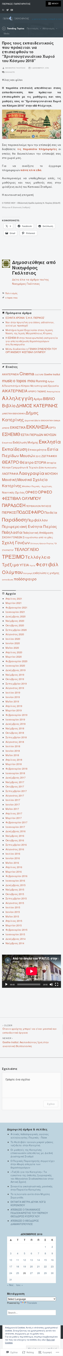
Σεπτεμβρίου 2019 (16, 683)
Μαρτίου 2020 (14, 656)
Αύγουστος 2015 (15, 903)
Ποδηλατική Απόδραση (38, 533)
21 (38, 1266)
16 (52, 1260)
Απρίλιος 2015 (14, 920)
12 (24, 1260)
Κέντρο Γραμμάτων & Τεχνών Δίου (23, 467)
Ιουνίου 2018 (13, 750)
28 (38, 1273)
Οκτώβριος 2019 (15, 679)
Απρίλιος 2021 (14, 598)
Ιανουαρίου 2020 (15, 665)
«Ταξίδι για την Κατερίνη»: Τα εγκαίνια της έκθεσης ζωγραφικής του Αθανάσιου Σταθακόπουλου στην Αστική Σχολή (32, 1176)
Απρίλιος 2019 (14, 706)
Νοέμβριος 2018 (15, 728)
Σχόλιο (51, 1103)
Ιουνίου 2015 (13, 912)
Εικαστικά (7, 442)
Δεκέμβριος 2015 (16, 885)
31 (10, 1279)
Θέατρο (27, 462)
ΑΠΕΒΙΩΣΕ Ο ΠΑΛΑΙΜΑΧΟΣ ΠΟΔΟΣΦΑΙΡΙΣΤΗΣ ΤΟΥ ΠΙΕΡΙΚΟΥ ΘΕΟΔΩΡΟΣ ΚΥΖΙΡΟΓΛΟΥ (29, 1213)
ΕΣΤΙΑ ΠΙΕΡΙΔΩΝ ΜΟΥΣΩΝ (38, 435)
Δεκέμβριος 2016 (16, 831)
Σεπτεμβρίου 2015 (16, 898)
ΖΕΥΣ (38, 456)
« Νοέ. (10, 1285)
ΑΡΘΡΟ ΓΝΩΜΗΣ (37, 391)
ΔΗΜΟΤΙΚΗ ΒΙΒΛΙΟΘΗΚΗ (13, 413)
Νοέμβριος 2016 (15, 835)
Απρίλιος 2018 (14, 759)
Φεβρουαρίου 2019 (16, 715)
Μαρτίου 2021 (14, 603)
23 (52, 1266)
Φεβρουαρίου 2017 (16, 822)
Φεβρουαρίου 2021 (16, 607)
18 (17, 1266)
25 (17, 1273)
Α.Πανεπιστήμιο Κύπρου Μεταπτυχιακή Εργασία (30, 385)
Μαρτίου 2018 (14, 764)
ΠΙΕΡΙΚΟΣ (9, 512)
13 (31, 1260)
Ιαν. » (19, 1285)
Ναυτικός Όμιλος (13, 492)
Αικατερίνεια (53, 391)
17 (10, 1266)
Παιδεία (51, 512)
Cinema (26, 373)
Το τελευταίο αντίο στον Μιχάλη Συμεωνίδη (30, 1195)
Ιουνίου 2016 (13, 858)
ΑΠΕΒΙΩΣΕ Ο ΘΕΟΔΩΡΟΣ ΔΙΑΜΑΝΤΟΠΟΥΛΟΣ (25, 1222)
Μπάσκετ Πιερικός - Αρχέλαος (37, 486)
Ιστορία (51, 462)
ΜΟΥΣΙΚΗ (51, 474)
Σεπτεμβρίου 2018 (16, 737)
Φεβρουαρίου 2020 (16, 661)
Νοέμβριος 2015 (15, 889)
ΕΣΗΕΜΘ (11, 434)
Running (41, 381)
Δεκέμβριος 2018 (16, 723)
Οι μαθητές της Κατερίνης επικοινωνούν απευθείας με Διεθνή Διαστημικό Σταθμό (32, 1153)
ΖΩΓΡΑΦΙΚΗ (49, 456)
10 (10, 1260)
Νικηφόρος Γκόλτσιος (15, 68)
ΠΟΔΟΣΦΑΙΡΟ (30, 512)
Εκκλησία (50, 441)
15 (45, 1260)
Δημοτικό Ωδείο (32, 420)
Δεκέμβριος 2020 (16, 616)
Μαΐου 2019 (12, 701)
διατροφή (27, 573)
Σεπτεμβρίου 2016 (16, 844)
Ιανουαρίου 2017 (15, 827)
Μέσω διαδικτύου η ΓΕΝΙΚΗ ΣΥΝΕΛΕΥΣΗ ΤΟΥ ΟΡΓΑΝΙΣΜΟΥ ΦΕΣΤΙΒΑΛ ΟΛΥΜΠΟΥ (31, 350)
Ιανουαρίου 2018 (15, 773)
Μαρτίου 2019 (14, 710)
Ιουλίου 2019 (13, 692)
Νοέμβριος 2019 (15, 674)
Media (6, 33)
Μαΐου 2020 (12, 647)
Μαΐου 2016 (12, 862)
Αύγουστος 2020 (15, 634)
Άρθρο (51, 381)
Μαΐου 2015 (12, 916)
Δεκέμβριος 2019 (16, 670)
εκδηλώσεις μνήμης (46, 573)
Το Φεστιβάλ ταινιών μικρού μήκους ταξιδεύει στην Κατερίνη (32, 1143)
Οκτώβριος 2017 (15, 786)
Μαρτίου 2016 (14, 871)
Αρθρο (38, 399)
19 (24, 1266)
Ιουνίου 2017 (13, 804)
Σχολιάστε (10, 72)
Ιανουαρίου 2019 (15, 719)
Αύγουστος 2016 (15, 849)
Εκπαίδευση (14, 449)
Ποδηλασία (12, 532)
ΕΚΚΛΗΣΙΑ (37, 426)
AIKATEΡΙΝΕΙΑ (10, 374)
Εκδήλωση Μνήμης (25, 442)
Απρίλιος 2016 (14, 867)
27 (31, 1273)
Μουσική (9, 479)
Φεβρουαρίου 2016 (16, 876)
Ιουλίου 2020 (13, 638)
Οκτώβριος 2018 (15, 732)
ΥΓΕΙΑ (24, 565)
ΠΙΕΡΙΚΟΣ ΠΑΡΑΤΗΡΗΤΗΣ (16, 3)
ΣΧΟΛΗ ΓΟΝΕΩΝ (12, 537)
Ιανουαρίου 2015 (15, 934)
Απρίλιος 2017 (14, 813)
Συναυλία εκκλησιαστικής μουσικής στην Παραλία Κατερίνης (32, 1188)
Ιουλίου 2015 (13, 907)
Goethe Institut (52, 374)
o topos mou (11, 297)
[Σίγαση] (51, 984)
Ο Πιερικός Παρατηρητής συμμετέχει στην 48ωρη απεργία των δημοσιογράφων (33, 1164)
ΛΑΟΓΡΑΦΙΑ (10, 474)
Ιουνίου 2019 (13, 697)
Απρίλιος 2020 (14, 652)
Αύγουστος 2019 (15, 688)
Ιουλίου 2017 (13, 800)
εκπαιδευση (7, 579)
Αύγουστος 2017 (15, 795)
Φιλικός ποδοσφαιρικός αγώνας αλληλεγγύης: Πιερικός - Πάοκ (30, 1135)
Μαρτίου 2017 (14, 818)
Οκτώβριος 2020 (15, 625)
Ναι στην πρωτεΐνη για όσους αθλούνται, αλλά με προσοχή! (30, 324)
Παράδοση (14, 519)
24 (10, 1273)
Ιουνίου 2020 (13, 643)
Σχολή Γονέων (16, 542)
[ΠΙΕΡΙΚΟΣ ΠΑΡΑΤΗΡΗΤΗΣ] (31, 18)
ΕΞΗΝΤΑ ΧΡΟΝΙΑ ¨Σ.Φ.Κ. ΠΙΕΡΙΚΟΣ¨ (25, 317)
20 (31, 1266)
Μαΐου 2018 (12, 755)
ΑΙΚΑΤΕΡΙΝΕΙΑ (15, 390)
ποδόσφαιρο (25, 578)
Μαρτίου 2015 (14, 925)
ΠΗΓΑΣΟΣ (46, 506)
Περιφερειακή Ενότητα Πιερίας (29, 526)
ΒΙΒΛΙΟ (49, 398)
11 (17, 1260)
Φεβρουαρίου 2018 (16, 768)
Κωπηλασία (50, 467)
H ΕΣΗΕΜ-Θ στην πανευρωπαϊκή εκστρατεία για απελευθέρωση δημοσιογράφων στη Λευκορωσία (32, 341)
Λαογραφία (31, 473)
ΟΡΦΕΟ (31, 492)
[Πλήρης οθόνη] (56, 984)
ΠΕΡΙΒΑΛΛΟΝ (33, 506)
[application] (31, 971)
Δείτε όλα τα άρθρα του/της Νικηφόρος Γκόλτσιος (30, 281)
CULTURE (39, 374)
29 (45, 1273)
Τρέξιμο (10, 564)
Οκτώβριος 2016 (15, 840)
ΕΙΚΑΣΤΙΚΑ (18, 427)
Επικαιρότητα (37, 450)
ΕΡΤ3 (52, 427)
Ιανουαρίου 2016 (15, 880)
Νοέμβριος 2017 (15, 782)
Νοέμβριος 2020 (15, 620)
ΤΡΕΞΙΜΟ (13, 556)
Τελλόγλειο (37, 557)
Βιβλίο (8, 405)
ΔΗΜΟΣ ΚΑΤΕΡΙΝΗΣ (37, 405)
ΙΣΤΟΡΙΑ (40, 462)
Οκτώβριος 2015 (15, 894)
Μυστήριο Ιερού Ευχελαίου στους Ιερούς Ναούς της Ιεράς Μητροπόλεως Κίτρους (29, 331)
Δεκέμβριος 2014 (16, 938)
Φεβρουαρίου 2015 (16, 929)
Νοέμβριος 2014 (15, 943)
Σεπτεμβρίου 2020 (16, 630)
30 (52, 1273)
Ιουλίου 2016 (13, 853)
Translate (32, 1302)
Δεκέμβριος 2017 (16, 777)
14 (38, 1260)
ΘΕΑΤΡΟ (10, 462)
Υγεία (32, 565)
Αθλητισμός (49, 28)
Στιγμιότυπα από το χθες (38, 537)
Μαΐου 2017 (12, 809)
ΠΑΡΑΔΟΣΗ (14, 505)
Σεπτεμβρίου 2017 (16, 791)
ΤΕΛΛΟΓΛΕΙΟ (26, 549)
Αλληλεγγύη (17, 397)
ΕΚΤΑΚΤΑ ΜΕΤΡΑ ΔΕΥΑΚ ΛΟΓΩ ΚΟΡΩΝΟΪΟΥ (28, 1203)
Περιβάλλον (37, 520)
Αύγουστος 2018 (15, 741)
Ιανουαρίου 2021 (15, 612)
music (7, 380)
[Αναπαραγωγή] (6, 984)
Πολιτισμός (32, 28)
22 (45, 1266)
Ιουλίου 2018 (13, 746)
